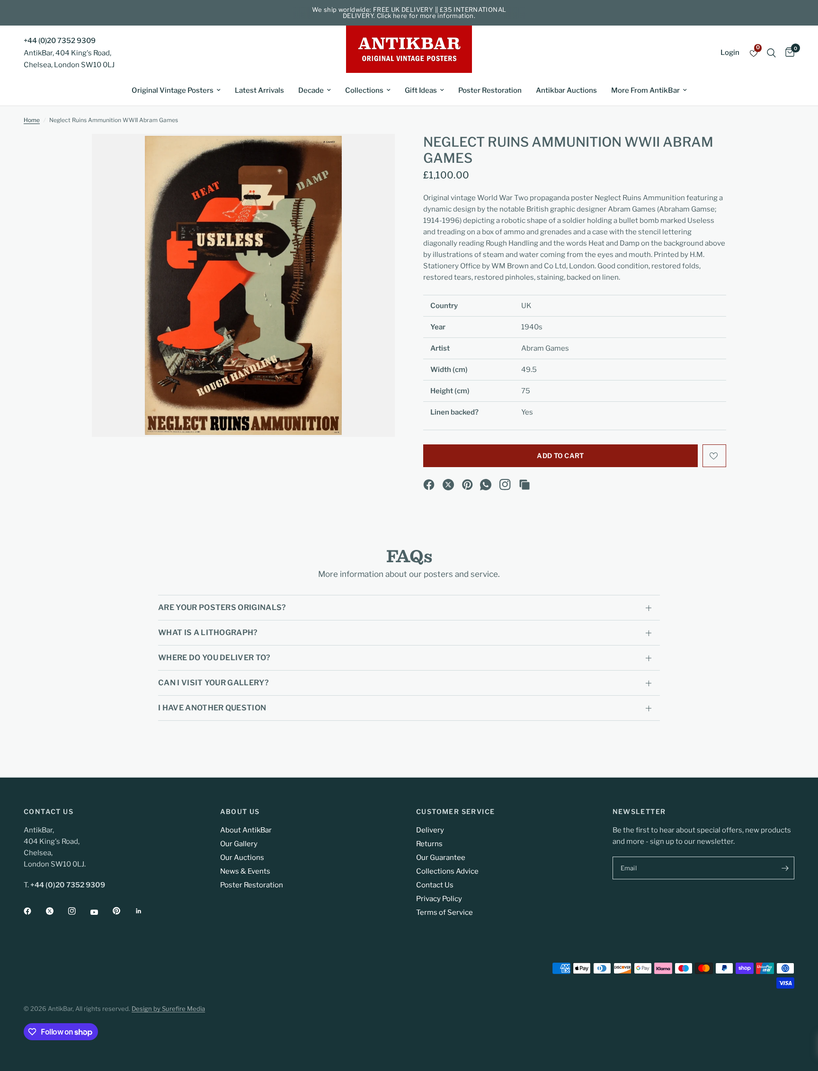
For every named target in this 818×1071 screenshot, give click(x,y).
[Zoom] (375, 154)
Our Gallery (239, 844)
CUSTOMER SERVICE (455, 811)
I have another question (212, 707)
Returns (429, 844)
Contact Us (434, 885)
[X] (448, 484)
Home (32, 120)
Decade (311, 90)
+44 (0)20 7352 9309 (60, 40)
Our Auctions (242, 857)
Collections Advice (447, 871)
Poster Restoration (490, 90)
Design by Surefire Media (168, 1008)
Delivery (430, 830)
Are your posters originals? (222, 607)
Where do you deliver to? (214, 657)
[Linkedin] (145, 911)
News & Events (245, 871)
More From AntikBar (645, 90)
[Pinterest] (467, 484)
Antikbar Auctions (566, 90)
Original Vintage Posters (172, 90)
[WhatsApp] (485, 484)
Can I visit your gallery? (213, 682)
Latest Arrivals (259, 90)
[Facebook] (429, 484)
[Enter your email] (784, 868)
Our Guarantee (440, 857)
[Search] (771, 53)
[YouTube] (100, 912)
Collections (364, 90)
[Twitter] (56, 911)
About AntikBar (246, 830)
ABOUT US (240, 811)
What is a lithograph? (208, 632)
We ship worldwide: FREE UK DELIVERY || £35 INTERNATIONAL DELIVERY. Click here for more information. (409, 12)
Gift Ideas (421, 90)
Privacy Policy (439, 898)
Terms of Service (444, 912)
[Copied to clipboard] (524, 484)
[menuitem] (176, 90)
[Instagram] (505, 484)
